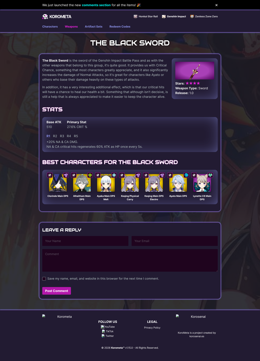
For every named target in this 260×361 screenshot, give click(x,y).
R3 (62, 136)
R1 (48, 136)
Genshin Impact (176, 16)
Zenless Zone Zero (206, 16)
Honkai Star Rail (148, 16)
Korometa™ (117, 347)
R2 (55, 136)
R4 (69, 136)
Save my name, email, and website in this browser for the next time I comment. (103, 279)
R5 (76, 136)
